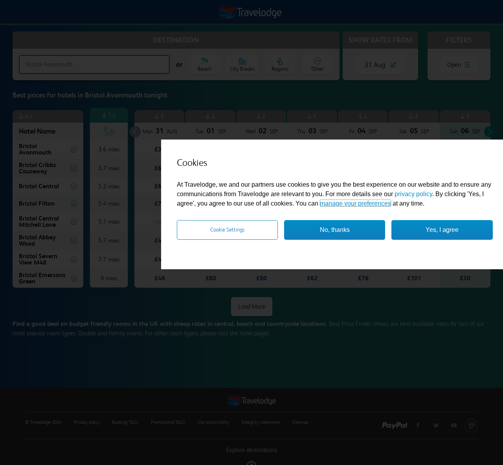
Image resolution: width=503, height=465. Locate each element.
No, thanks (335, 229)
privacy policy (413, 193)
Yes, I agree (442, 229)
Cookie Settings (227, 229)
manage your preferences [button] (355, 203)
